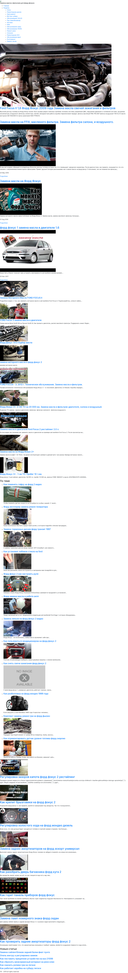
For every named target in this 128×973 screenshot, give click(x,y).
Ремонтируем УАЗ (13, 35)
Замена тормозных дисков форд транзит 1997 (27, 529)
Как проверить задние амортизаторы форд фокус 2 (35, 941)
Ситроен (10, 33)
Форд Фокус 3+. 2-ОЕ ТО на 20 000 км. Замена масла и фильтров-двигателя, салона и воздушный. (51, 407)
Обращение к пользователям (30, 971)
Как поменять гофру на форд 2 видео (22, 484)
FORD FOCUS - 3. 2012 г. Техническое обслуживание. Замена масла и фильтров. (41, 384)
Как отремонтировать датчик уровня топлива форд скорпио (34, 738)
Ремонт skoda (11, 41)
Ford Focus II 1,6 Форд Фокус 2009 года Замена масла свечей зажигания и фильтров (57, 108)
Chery (9, 10)
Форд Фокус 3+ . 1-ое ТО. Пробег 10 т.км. (21, 474)
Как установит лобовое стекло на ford (22, 551)
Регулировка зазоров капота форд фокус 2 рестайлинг (37, 777)
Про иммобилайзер (13, 20)
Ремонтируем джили (14, 12)
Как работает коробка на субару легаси (20, 968)
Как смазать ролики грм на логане (17, 965)
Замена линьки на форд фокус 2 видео (23, 618)
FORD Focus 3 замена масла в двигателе (21, 320)
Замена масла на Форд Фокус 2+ (17, 451)
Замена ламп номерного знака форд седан (29, 918)
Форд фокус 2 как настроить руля (20, 574)
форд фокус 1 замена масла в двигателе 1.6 (29, 227)
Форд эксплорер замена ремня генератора (25, 506)
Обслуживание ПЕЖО (14, 29)
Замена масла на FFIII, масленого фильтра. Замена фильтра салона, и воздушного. (57, 122)
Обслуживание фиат (14, 37)
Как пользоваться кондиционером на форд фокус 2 (29, 641)
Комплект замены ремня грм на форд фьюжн (26, 716)
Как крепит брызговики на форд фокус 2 (27, 802)
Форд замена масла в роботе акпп (21, 596)
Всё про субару (12, 16)
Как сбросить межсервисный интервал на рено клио (27, 962)
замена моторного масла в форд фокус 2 (21, 362)
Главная (6, 6)
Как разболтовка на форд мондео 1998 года (25, 693)
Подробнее (4, 176)
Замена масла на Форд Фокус (20, 181)
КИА (8, 24)
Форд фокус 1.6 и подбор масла (16, 342)
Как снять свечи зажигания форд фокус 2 (24, 663)
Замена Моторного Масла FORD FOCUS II (21, 298)
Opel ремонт (11, 14)
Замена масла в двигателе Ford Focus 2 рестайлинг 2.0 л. (29, 429)
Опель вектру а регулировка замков (18, 955)
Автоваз (10, 22)
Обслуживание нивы (14, 27)
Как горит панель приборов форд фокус (27, 895)
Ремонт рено (11, 31)
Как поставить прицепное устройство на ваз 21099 (26, 958)
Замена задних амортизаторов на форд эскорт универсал (39, 848)
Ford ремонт (11, 39)
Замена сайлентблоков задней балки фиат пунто (25, 952)
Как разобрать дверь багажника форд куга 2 (30, 872)
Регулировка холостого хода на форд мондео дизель (36, 825)
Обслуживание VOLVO (14, 18)
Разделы (6, 8)
